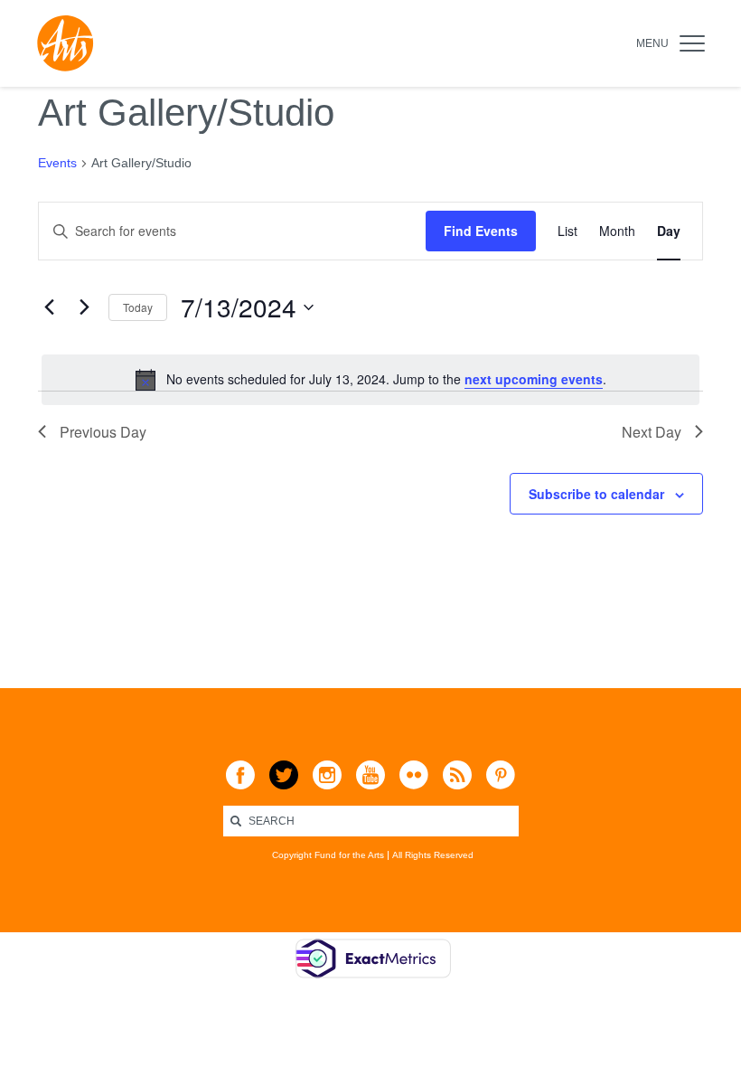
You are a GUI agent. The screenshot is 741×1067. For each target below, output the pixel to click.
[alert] (370, 379)
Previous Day (103, 431)
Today (138, 307)
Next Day (651, 431)
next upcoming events (533, 379)
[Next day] (84, 307)
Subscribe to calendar (596, 494)
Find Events (481, 231)
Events (57, 163)
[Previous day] (49, 307)
